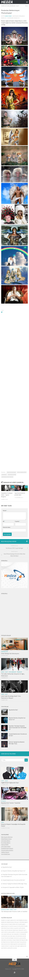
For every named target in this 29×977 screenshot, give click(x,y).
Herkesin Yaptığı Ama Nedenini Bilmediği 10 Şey (16, 743)
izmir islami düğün (5, 846)
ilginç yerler (21, 930)
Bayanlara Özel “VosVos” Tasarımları (10, 803)
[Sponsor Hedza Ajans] (27, 541)
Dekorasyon (4, 651)
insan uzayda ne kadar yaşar (6, 934)
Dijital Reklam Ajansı (6, 839)
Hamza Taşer (8, 16)
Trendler (19, 672)
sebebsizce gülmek (13, 944)
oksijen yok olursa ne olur (5, 944)
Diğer (2, 694)
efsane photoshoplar (11, 472)
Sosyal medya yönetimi (7, 850)
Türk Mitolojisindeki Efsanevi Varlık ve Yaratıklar (14, 911)
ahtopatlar (3, 920)
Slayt (17, 6)
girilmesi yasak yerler (9, 930)
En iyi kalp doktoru (5, 843)
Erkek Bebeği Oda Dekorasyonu (10, 653)
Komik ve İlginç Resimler (8, 6)
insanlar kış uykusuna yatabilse (21, 932)
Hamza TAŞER (4, 845)
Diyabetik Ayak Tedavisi (7, 848)
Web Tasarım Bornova (6, 837)
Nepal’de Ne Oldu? (13, 710)
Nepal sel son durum (6, 942)
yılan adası (15, 948)
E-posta (17, 521)
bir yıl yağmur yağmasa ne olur (10, 920)
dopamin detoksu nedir (14, 924)
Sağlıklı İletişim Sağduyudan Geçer (10, 783)
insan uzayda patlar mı (16, 934)
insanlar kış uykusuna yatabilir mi (10, 932)
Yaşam (6, 781)
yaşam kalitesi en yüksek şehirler (7, 948)
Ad (4, 521)
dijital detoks (22, 922)
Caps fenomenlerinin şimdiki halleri (20, 494)
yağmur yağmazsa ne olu (21, 946)
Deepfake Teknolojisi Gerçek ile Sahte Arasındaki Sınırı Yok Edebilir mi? (17, 727)
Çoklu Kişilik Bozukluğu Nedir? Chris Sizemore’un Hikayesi (11, 697)
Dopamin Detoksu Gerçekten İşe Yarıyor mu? (17, 718)
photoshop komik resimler (7, 477)
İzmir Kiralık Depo (5, 854)
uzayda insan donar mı (5, 946)
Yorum (5, 510)
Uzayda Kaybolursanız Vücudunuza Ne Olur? (18, 735)
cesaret (17, 920)
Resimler (3, 801)
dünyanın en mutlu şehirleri (19, 926)
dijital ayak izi (16, 922)
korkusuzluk (16, 938)
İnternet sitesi (6, 527)
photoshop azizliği (12, 474)
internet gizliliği (23, 934)
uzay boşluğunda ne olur (21, 944)
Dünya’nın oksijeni (10, 928)
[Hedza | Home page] (9, 2)
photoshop (4, 474)
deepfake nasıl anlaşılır (23, 920)
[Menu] (27, 2)
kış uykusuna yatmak (22, 938)
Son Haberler (12, 672)
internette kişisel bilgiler (9, 938)
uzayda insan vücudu (13, 946)
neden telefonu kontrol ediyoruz (7, 940)
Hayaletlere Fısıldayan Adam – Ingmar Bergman (6, 495)
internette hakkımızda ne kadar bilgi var (8, 936)
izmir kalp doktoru (5, 841)
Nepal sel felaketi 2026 (17, 940)
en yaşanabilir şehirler (18, 928)
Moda (2, 672)
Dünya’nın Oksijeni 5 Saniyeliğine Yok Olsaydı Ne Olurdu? (13, 825)
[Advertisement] (14, 378)
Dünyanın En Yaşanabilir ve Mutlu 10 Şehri (13, 887)
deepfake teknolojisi (10, 922)
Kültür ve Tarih (5, 909)
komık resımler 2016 (21, 472)
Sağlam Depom (5, 852)
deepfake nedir (4, 922)
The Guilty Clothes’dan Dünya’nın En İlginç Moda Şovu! (12, 675)
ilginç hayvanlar (16, 930)
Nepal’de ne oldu (14, 942)
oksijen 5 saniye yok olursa (21, 942)
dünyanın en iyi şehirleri (9, 926)
